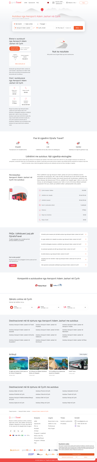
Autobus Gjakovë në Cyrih (16, 402)
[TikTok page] (22, 431)
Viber (78, 426)
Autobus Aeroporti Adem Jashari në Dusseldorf (19, 341)
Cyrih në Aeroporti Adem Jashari (24, 48)
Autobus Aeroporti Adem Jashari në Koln (47, 330)
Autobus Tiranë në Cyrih (69, 394)
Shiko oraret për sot (20, 63)
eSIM (25, 2)
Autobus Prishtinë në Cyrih (16, 394)
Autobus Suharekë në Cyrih (70, 391)
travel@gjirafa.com (82, 421)
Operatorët (32, 2)
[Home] (15, 3)
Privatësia (63, 423)
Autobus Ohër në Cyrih (42, 397)
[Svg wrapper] (14, 450)
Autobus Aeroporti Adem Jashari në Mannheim (72, 330)
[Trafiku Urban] (56, 285)
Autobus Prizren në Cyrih (43, 391)
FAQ (37, 2)
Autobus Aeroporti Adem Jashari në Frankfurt (72, 335)
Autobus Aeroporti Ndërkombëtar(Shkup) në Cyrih (21, 398)
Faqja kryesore (12, 411)
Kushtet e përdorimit (66, 421)
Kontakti (13, 265)
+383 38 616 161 (82, 423)
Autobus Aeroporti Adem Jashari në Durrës (21, 335)
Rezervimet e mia (53, 421)
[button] (64, 234)
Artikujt (36, 431)
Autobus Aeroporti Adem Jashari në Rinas (74, 340)
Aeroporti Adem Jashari (24, 411)
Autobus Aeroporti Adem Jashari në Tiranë (21, 324)
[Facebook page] (10, 431)
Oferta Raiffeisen (39, 438)
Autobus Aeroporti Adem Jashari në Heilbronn (46, 335)
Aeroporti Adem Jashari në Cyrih (15, 48)
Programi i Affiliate (39, 440)
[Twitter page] (18, 431)
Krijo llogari (51, 428)
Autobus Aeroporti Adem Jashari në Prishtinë (46, 325)
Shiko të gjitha (83, 354)
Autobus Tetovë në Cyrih (43, 394)
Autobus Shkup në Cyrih (43, 402)
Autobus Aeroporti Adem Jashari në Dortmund (46, 341)
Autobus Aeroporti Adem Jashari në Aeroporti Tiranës (72, 325)
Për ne (36, 426)
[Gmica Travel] (41, 285)
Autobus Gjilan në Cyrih (16, 391)
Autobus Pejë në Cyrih (68, 402)
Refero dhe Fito (38, 435)
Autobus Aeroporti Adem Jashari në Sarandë (19, 330)
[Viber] (75, 426)
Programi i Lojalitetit (40, 433)
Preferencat (51, 426)
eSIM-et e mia (52, 423)
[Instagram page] (14, 431)
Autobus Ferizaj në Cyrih (69, 397)
